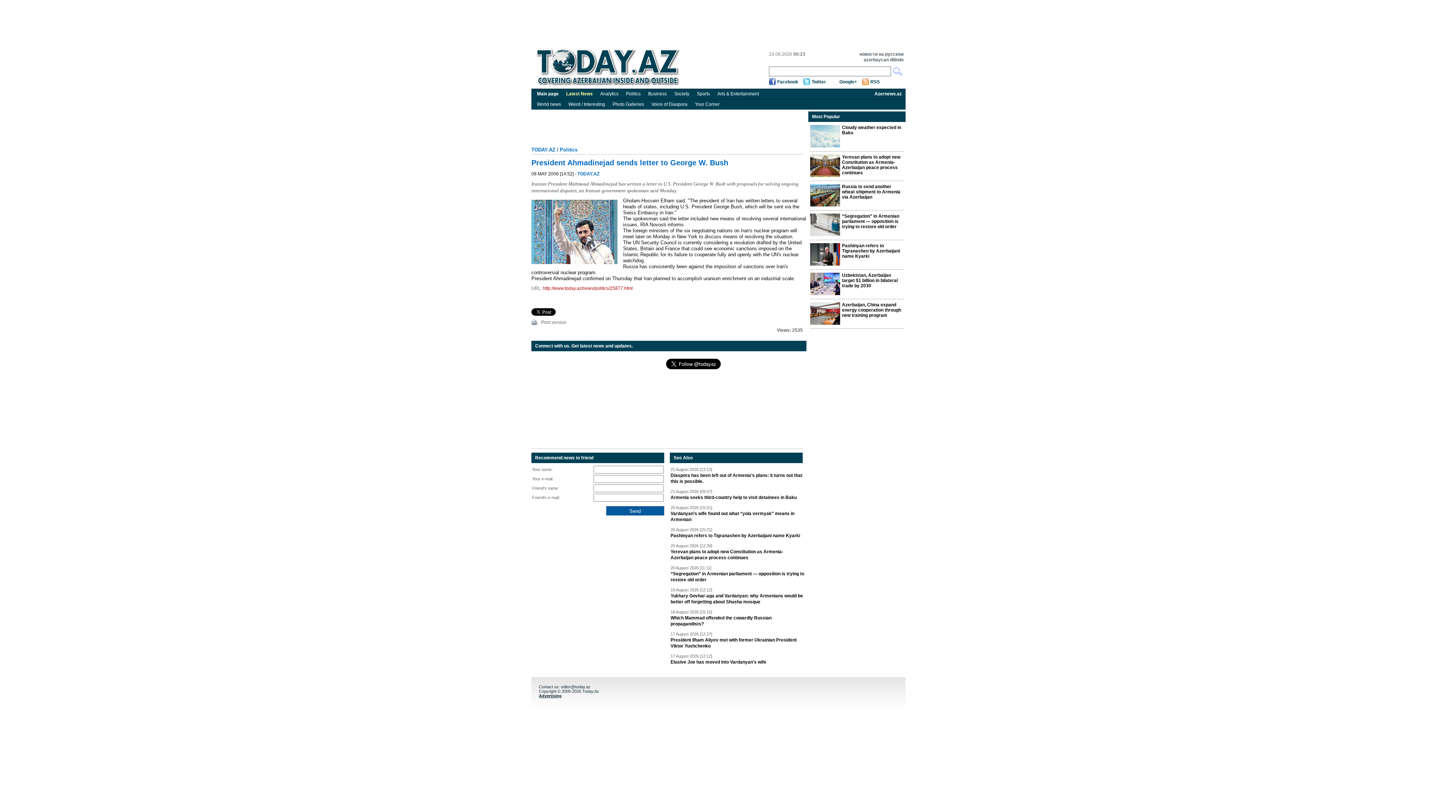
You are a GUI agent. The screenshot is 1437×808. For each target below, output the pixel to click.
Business (657, 94)
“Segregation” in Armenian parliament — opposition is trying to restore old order (737, 576)
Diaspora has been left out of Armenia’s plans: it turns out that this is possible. (736, 478)
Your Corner (707, 104)
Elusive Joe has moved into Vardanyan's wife (718, 662)
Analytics (609, 94)
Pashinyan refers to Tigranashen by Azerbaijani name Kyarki (735, 535)
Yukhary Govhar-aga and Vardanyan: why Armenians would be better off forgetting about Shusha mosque (737, 599)
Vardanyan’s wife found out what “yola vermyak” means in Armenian (732, 516)
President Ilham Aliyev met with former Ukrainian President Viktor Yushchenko (734, 643)
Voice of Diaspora (669, 104)
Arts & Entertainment (738, 94)
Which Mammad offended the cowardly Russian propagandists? (721, 621)
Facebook (787, 82)
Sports (703, 94)
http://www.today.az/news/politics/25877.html (588, 288)
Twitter (819, 82)
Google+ (848, 82)
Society (681, 94)
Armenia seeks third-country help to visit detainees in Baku (734, 497)
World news (549, 104)
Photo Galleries (628, 104)
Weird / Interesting (586, 104)
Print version (554, 322)
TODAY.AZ (543, 150)
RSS (875, 82)
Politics (633, 94)
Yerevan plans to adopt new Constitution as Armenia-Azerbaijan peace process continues (727, 554)
